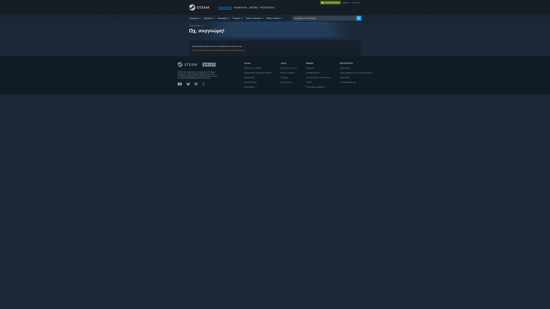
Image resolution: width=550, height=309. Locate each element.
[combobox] (324, 18)
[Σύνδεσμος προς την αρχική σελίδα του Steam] (199, 10)
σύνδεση (345, 3)
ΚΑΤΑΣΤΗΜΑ (225, 7)
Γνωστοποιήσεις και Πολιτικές (318, 77)
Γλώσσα (355, 3)
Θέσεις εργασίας (287, 73)
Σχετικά (253, 7)
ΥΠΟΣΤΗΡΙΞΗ (267, 7)
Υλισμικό (284, 77)
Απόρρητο (310, 68)
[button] (195, 18)
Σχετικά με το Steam (252, 68)
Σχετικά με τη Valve (289, 68)
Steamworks (249, 77)
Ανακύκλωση (286, 82)
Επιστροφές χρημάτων (315, 87)
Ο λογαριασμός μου (348, 82)
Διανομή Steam (250, 82)
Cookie (309, 82)
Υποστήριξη (344, 77)
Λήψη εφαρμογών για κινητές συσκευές (356, 73)
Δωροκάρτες (249, 87)
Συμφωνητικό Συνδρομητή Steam (257, 73)
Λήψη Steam (345, 68)
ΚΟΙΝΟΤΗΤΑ (240, 7)
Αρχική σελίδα (194, 25)
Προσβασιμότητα (313, 73)
